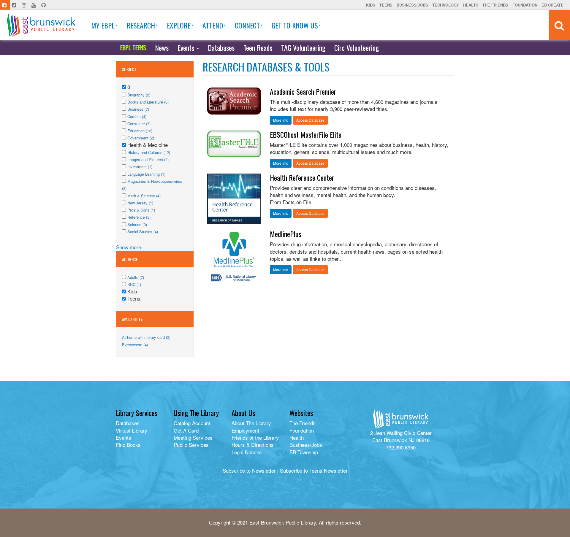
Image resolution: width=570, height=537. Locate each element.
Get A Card (186, 430)
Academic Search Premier (303, 91)
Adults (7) (135, 277)
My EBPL (103, 25)
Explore (179, 25)
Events (187, 47)
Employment (245, 430)
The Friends (495, 5)
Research (140, 25)
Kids (370, 5)
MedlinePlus (285, 233)
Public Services (191, 444)
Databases (221, 47)
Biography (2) (138, 95)
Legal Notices (247, 452)
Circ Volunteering (356, 47)
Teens (385, 5)
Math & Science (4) (144, 195)
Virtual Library (131, 430)
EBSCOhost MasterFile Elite (305, 134)
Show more (128, 247)
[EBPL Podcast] (44, 5)
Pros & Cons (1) (141, 210)
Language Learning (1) (146, 174)
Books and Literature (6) (148, 102)
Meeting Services (193, 437)
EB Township (303, 452)
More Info (280, 120)
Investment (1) (139, 166)
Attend (212, 25)
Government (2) (140, 138)
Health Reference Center (302, 177)
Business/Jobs (412, 5)
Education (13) (139, 131)
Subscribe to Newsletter (249, 470)
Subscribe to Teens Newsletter (314, 470)
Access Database (310, 120)
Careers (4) (136, 116)
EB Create (552, 5)
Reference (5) (139, 217)
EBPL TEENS (133, 47)
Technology (445, 5)
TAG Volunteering (303, 47)
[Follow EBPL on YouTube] (34, 5)
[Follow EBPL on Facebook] (5, 5)
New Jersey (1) (140, 203)
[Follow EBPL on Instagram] (24, 5)
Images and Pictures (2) (148, 159)
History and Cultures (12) (148, 152)
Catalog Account (192, 423)
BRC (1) (134, 284)
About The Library (251, 423)
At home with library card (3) (146, 337)
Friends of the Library (255, 437)
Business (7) (138, 109)
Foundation (524, 5)
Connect (247, 25)
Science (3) (137, 224)
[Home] (41, 25)
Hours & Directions (253, 444)
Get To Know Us (295, 25)
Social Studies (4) (142, 231)
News (162, 47)
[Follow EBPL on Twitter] (15, 5)
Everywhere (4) (135, 344)
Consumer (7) (139, 123)
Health (470, 5)
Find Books (128, 444)
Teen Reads (257, 47)
